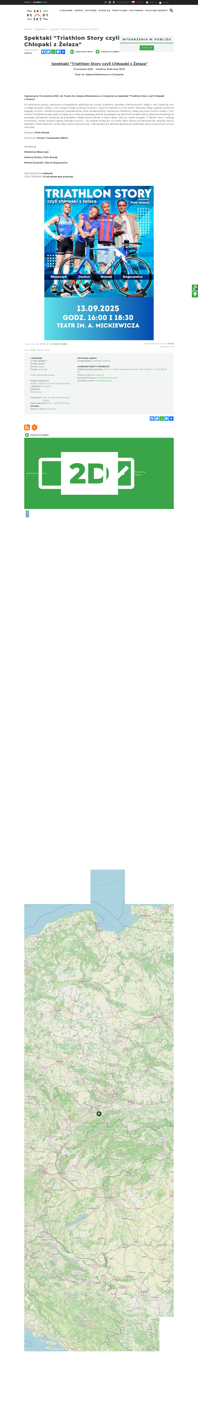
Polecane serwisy (156, 10)
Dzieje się (104, 10)
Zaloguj (165, 2)
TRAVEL (40, 2)
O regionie (66, 10)
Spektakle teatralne (102, 361)
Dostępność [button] (122, 2)
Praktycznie (120, 10)
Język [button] (140, 2)
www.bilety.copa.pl (103, 380)
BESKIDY (27, 2)
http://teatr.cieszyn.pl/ (107, 378)
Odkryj (78, 10)
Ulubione (153, 2)
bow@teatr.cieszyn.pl (47, 409)
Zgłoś (170, 343)
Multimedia (136, 10)
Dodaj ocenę (60, 344)
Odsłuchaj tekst (84, 52)
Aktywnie (91, 10)
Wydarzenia (35, 392)
